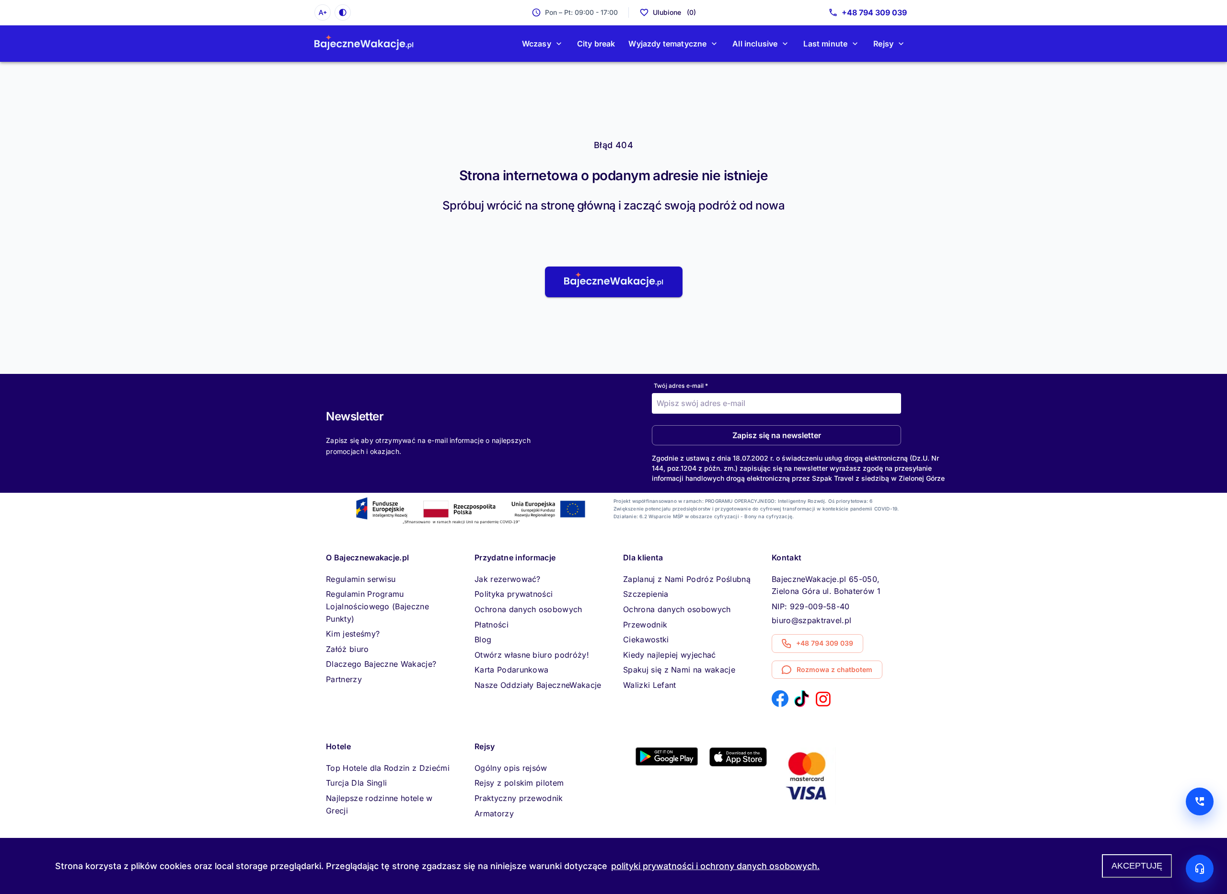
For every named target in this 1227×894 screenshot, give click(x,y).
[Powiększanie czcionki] (322, 12)
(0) (674, 12)
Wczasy (536, 43)
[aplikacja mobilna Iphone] (738, 763)
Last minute (825, 43)
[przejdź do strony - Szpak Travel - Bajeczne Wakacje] (364, 43)
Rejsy (883, 43)
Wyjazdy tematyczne (667, 43)
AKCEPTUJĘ (1136, 866)
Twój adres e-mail (681, 385)
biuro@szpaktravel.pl (811, 620)
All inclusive (754, 43)
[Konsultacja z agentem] (1200, 868)
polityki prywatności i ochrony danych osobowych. (715, 866)
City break (596, 43)
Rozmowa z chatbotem (834, 669)
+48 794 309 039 (874, 12)
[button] (614, 282)
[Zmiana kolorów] (343, 12)
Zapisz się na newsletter (776, 435)
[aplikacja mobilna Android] (667, 762)
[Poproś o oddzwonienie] (1200, 801)
